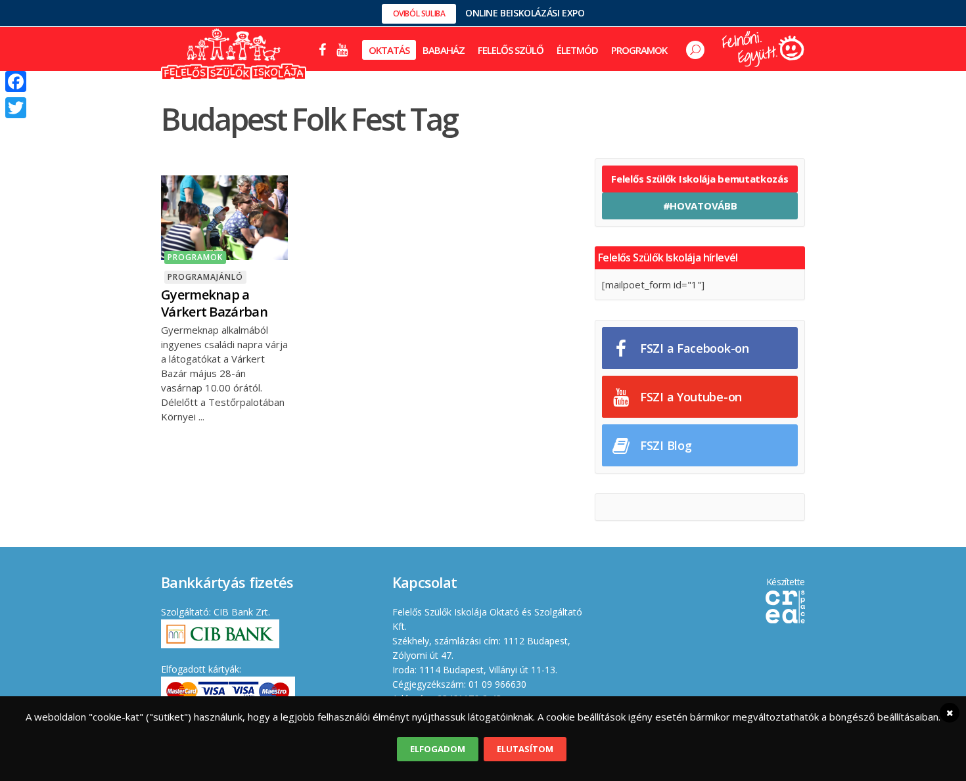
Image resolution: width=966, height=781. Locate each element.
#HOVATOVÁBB (700, 205)
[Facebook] (16, 81)
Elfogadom (437, 749)
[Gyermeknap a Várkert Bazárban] (224, 216)
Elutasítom (525, 749)
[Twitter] (16, 108)
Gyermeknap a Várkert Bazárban (214, 303)
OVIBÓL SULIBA (419, 13)
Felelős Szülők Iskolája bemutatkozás (699, 178)
